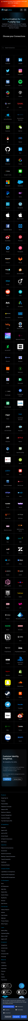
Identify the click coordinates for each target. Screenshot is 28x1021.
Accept (24, 1016)
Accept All (16, 1016)
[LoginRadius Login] (21, 9)
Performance (20, 1006)
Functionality (20, 1009)
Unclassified (7, 1012)
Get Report (16, 2)
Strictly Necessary (9, 1006)
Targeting (7, 1009)
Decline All (8, 1016)
